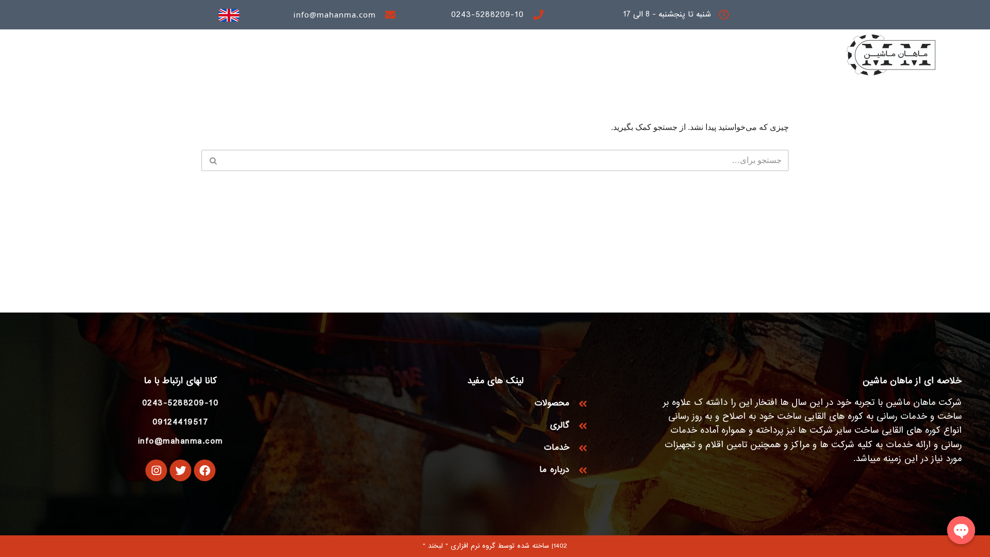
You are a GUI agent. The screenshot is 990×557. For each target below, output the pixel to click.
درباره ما (558, 59)
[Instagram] (156, 470)
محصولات (696, 59)
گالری (603, 59)
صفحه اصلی (755, 59)
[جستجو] (212, 160)
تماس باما (504, 59)
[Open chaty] (961, 530)
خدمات (645, 59)
